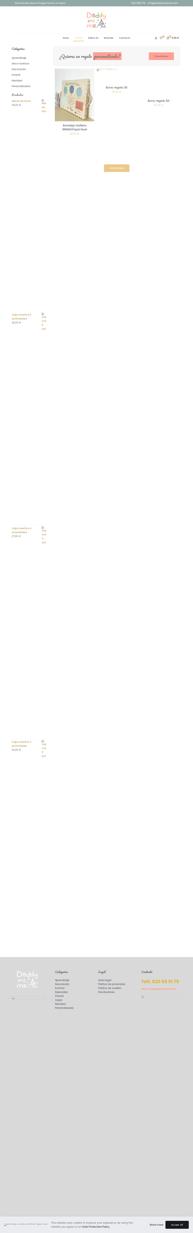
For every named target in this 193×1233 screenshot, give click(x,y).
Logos (58, 1000)
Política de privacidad (111, 984)
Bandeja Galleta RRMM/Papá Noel (74, 127)
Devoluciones (106, 992)
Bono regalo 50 (158, 101)
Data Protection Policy (95, 1226)
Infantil (59, 996)
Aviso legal (104, 980)
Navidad (60, 1004)
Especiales (61, 992)
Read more (156, 1224)
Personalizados (64, 1008)
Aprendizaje (62, 980)
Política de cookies (109, 988)
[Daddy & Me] (96, 20)
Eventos (60, 988)
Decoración (62, 984)
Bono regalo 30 (116, 87)
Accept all (177, 1224)
